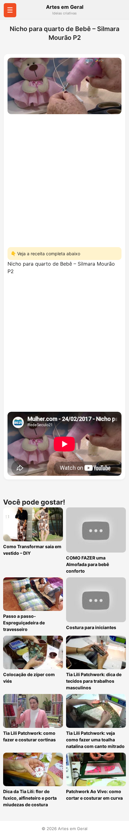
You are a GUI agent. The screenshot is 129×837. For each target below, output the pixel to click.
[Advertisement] (64, 178)
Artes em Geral (64, 7)
